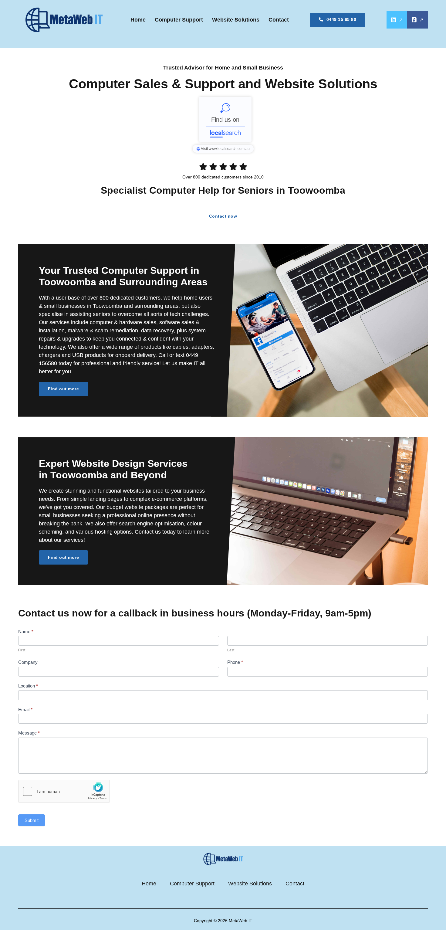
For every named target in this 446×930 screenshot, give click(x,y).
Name (25, 631)
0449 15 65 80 (341, 19)
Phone (235, 662)
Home (138, 20)
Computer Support (179, 20)
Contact (279, 20)
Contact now (223, 216)
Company (28, 662)
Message (29, 732)
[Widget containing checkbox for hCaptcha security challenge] (64, 791)
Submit (32, 820)
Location (28, 685)
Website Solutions (235, 20)
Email (25, 709)
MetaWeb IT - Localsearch (225, 119)
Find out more (63, 389)
